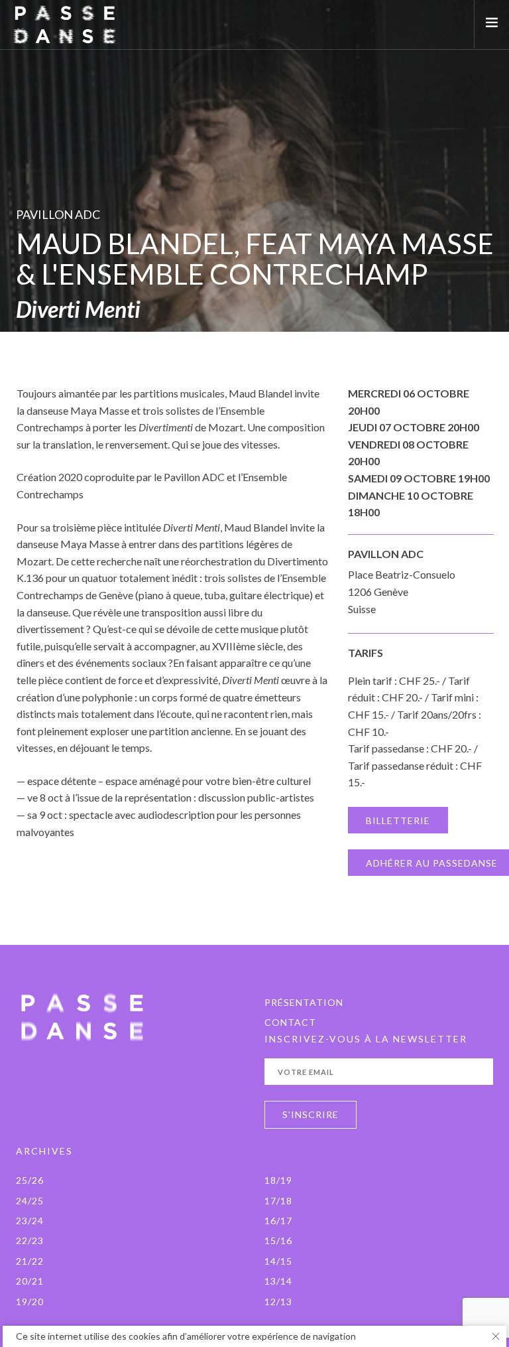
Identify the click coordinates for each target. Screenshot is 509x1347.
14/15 (278, 1261)
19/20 (30, 1301)
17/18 (278, 1200)
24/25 (30, 1200)
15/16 (278, 1240)
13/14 (278, 1281)
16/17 (278, 1220)
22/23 (30, 1240)
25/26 (30, 1180)
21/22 (30, 1261)
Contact (290, 1022)
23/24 (30, 1220)
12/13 (278, 1301)
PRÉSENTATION (303, 1002)
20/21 (30, 1281)
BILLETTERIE (398, 820)
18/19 (278, 1180)
